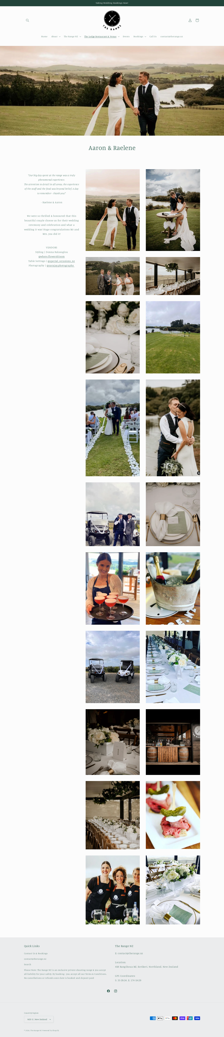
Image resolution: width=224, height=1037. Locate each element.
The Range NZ (36, 1030)
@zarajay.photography (61, 265)
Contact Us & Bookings (36, 953)
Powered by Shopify (50, 1030)
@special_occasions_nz (61, 261)
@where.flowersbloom (52, 256)
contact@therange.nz (35, 959)
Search (27, 964)
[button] (27, 20)
